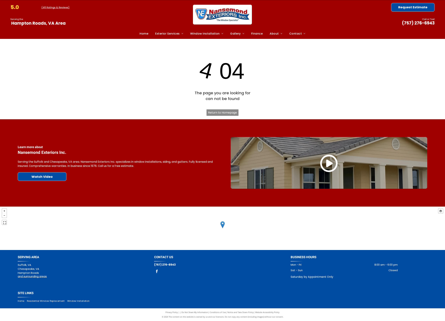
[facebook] (156, 272)
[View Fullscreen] (4, 222)
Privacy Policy (171, 312)
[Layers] (440, 211)
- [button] (4, 215)
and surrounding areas (32, 276)
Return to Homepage (222, 113)
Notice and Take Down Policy (240, 312)
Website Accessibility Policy (267, 312)
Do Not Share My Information (194, 312)
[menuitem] (144, 34)
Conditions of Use (218, 312)
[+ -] (222, 228)
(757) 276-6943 (418, 23)
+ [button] (4, 211)
